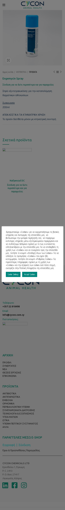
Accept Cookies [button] (29, 274)
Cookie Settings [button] (13, 274)
